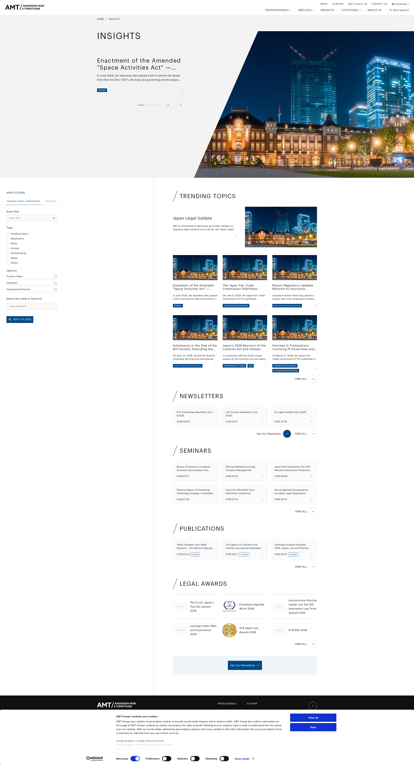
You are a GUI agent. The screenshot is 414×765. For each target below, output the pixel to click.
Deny (313, 727)
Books (14, 243)
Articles (15, 248)
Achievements (18, 253)
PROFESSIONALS (227, 703)
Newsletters (17, 238)
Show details (242, 758)
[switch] (166, 758)
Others (14, 263)
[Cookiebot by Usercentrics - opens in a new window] (95, 758)
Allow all (313, 717)
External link (164, 744)
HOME (100, 19)
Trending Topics (19, 233)
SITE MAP (252, 703)
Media (14, 258)
